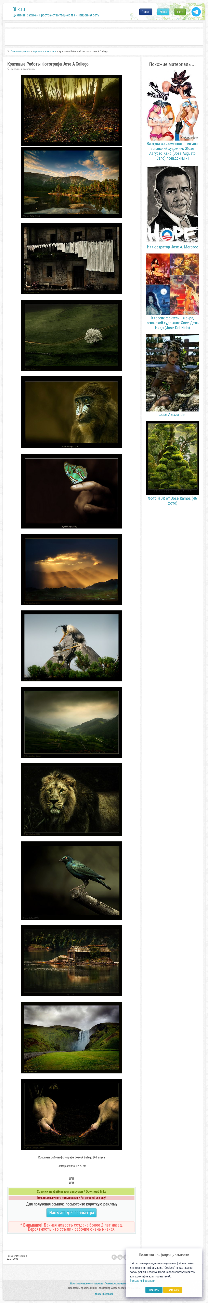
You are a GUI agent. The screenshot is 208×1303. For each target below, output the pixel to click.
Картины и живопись (23, 69)
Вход (180, 11)
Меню (163, 11)
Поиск (146, 11)
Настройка (173, 1289)
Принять (154, 1289)
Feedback (108, 1293)
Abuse (98, 1293)
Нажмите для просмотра (71, 1212)
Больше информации (142, 1281)
